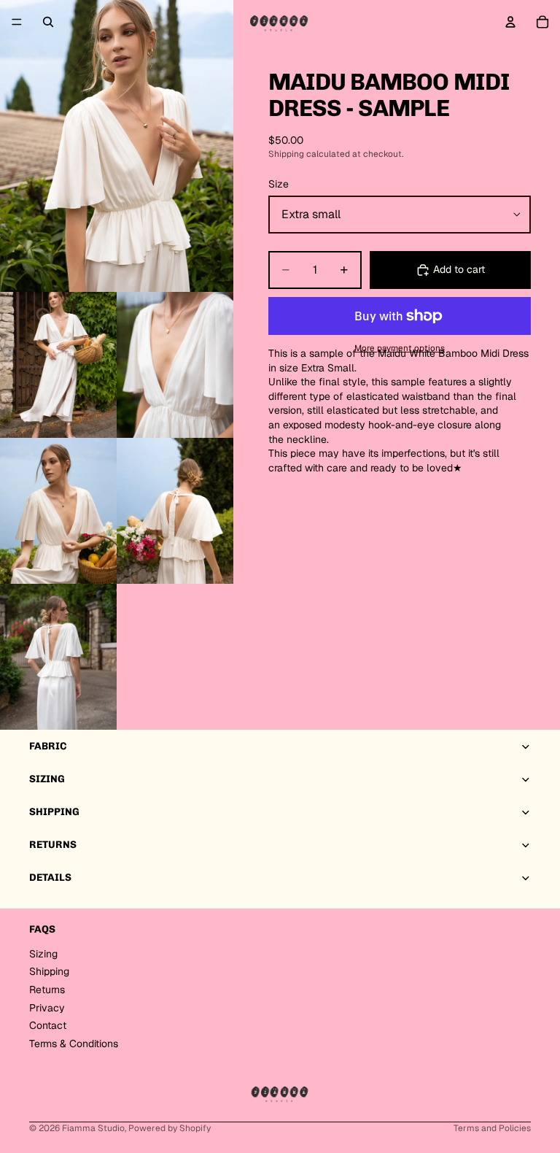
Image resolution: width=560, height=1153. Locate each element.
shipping (54, 812)
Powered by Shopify (169, 1128)
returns (53, 844)
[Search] (48, 22)
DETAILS (50, 877)
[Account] (510, 22)
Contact (47, 1025)
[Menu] (17, 22)
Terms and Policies (492, 1128)
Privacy (47, 1007)
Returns (47, 989)
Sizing (43, 953)
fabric (47, 746)
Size (278, 183)
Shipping (49, 971)
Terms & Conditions (73, 1043)
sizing (47, 779)
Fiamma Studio (93, 1128)
